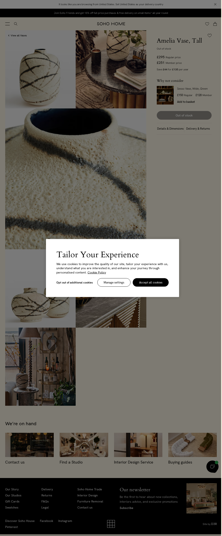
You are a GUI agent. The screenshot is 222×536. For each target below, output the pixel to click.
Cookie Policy (96, 272)
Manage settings (112, 282)
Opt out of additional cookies (74, 282)
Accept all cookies (148, 282)
